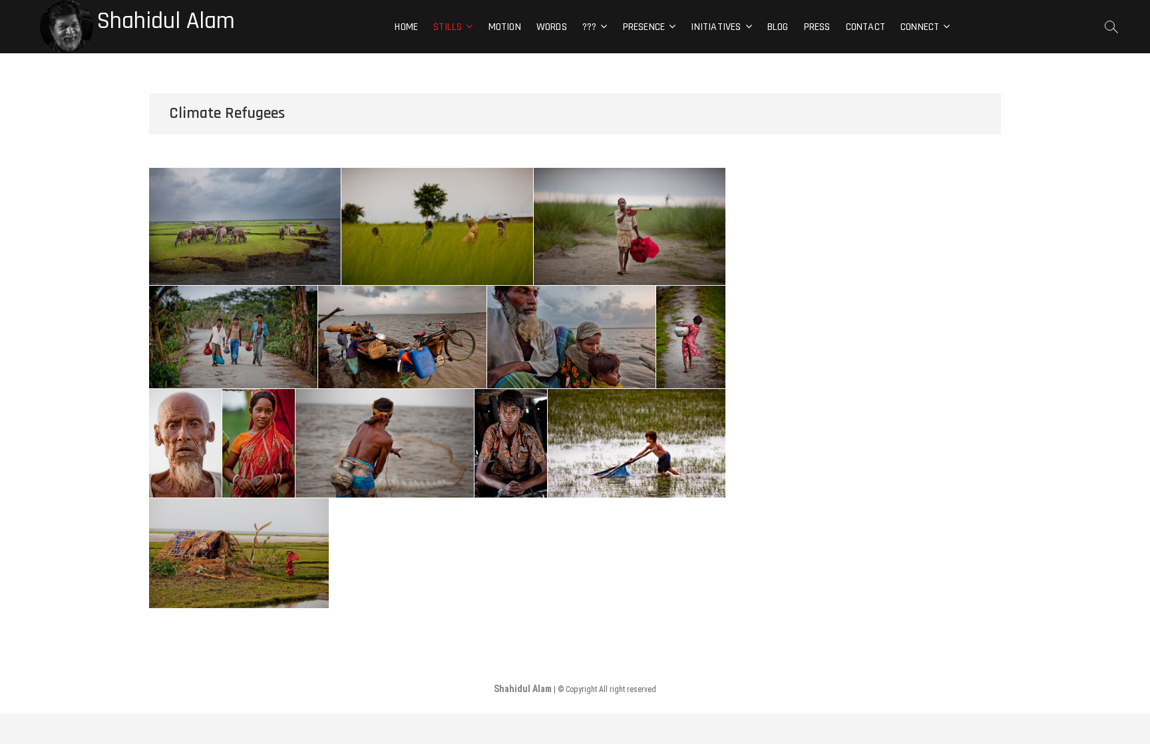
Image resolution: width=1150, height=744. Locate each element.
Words (551, 27)
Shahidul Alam (165, 21)
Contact (865, 27)
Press (817, 27)
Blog (778, 27)
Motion (504, 27)
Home (406, 27)
